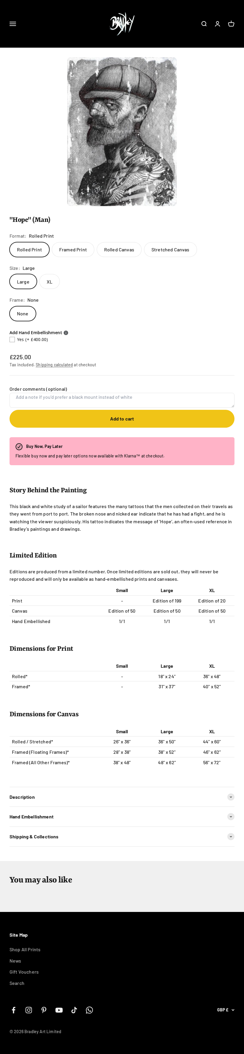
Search (17, 983)
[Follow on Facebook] (14, 1010)
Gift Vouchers (24, 971)
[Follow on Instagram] (29, 1010)
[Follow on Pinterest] (44, 1010)
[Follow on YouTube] (59, 1010)
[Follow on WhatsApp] (89, 1010)
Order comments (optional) (38, 389)
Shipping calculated (54, 364)
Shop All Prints (25, 949)
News (15, 960)
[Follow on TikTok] (74, 1010)
